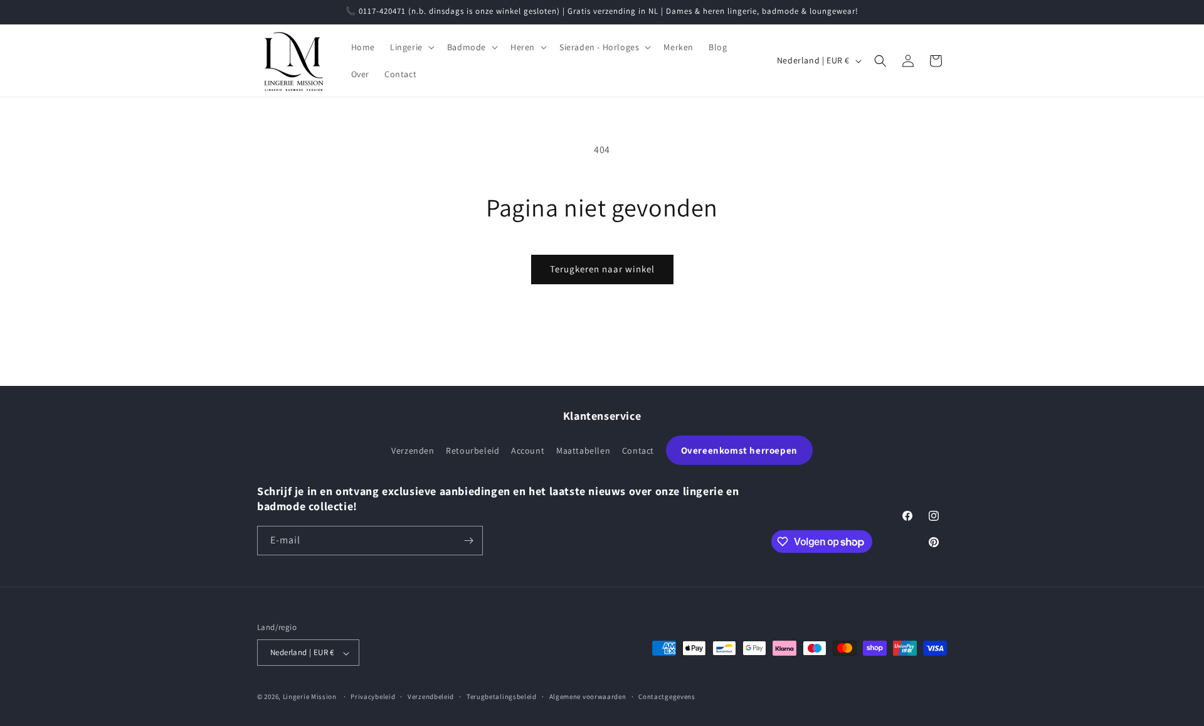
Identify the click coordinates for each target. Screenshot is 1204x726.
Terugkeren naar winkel (602, 269)
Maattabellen (583, 450)
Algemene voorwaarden (587, 696)
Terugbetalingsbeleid (502, 696)
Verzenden (412, 450)
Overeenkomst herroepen (739, 450)
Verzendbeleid (431, 696)
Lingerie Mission (310, 697)
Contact (638, 450)
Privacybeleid (373, 696)
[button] (411, 47)
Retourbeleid (472, 450)
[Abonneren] (468, 540)
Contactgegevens (666, 696)
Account (527, 450)
